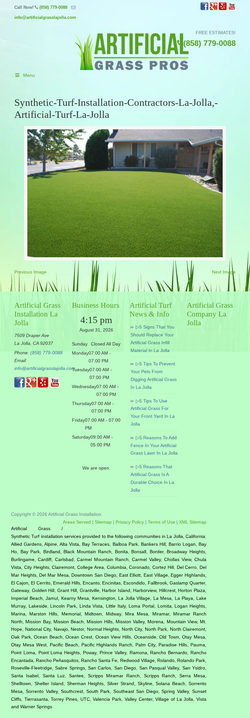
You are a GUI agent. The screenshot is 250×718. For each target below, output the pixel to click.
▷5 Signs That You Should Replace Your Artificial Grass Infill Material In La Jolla (152, 338)
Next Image (224, 272)
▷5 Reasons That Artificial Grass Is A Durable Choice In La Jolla (152, 478)
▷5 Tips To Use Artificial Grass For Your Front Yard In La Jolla (153, 412)
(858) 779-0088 (53, 7)
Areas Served (77, 522)
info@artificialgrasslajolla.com (45, 17)
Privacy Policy (130, 522)
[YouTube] (232, 8)
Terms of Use (161, 522)
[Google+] (213, 8)
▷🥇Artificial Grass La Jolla (131, 51)
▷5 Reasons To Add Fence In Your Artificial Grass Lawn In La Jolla (154, 445)
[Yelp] (223, 8)
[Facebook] (204, 8)
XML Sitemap (192, 522)
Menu (29, 75)
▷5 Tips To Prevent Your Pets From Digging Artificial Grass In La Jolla (154, 375)
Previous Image (30, 272)
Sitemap (103, 522)
